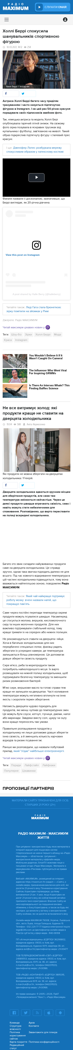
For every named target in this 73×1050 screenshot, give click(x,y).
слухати (56, 7)
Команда (14, 1022)
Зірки (28, 334)
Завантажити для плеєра (43, 1032)
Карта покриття (18, 1041)
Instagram (21, 340)
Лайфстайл (31, 765)
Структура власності (15, 1027)
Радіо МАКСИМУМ (26, 320)
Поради (16, 765)
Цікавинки (29, 771)
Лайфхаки (48, 765)
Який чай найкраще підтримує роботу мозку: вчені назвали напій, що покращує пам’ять (35, 600)
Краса (8, 340)
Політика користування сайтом (18, 1035)
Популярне (11, 771)
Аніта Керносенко (36, 424)
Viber (48, 327)
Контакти (34, 1025)
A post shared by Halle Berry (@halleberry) (37, 294)
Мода (57, 334)
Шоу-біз (16, 334)
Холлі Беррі (42, 334)
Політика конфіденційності (44, 1041)
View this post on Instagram (23, 254)
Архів (32, 1022)
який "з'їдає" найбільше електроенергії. (39, 751)
